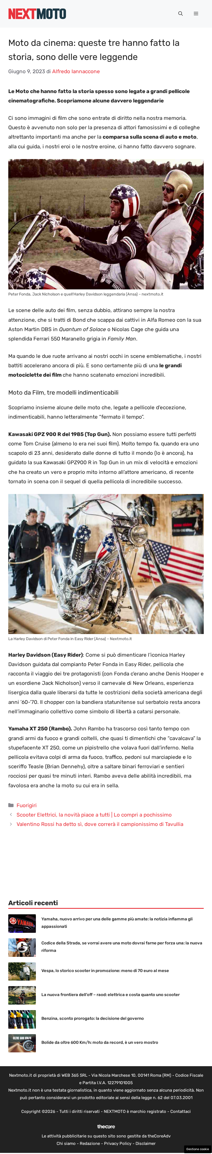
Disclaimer (146, 1143)
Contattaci (180, 1111)
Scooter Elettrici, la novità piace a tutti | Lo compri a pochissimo (94, 815)
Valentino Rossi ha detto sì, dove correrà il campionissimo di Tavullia (100, 824)
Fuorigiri (27, 805)
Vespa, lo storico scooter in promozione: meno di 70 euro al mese (105, 970)
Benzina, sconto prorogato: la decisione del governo (92, 1018)
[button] (180, 14)
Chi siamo (66, 1143)
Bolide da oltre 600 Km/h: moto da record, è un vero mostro (99, 1042)
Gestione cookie (197, 1149)
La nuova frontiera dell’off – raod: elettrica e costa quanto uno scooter (110, 994)
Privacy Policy (117, 1143)
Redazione (90, 1143)
